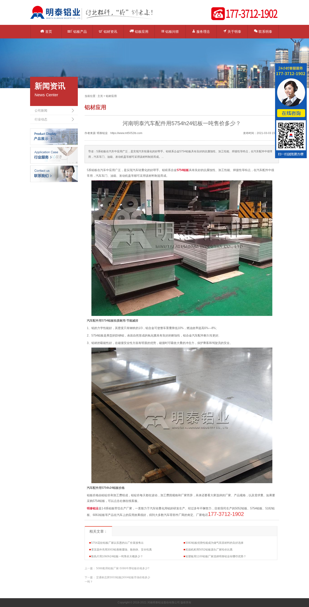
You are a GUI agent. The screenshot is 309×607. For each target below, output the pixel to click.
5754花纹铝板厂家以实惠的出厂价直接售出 (117, 542)
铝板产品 (80, 31)
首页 (48, 31)
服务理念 (203, 31)
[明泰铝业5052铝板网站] (94, 19)
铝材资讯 (110, 31)
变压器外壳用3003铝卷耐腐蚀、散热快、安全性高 (121, 549)
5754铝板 (183, 170)
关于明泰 (234, 31)
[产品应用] (54, 155)
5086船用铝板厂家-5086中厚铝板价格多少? (122, 568)
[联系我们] (54, 173)
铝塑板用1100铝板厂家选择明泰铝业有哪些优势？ (215, 556)
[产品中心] (54, 136)
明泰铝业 (93, 508)
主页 (100, 96)
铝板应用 (141, 31)
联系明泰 (265, 31)
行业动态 (41, 119)
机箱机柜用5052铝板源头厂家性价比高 (209, 549)
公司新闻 (41, 110)
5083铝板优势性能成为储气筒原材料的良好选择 (214, 542)
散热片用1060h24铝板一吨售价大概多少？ (117, 556)
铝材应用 (111, 96)
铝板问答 (172, 31)
